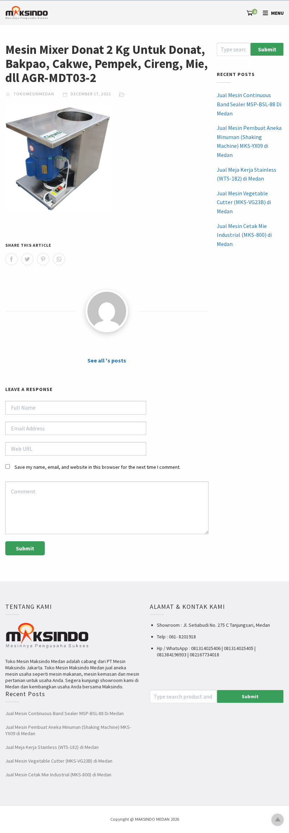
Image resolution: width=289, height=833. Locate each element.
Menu (277, 13)
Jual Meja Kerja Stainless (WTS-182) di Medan (246, 174)
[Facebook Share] (11, 259)
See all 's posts (106, 360)
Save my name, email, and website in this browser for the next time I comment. (97, 467)
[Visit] (107, 311)
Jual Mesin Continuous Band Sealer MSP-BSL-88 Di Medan (249, 103)
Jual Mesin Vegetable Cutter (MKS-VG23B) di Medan (244, 202)
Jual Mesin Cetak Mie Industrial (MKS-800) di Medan (244, 234)
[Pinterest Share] (43, 259)
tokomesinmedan (33, 93)
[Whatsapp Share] (59, 259)
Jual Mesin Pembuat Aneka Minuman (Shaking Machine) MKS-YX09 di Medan (249, 141)
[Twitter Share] (27, 259)
